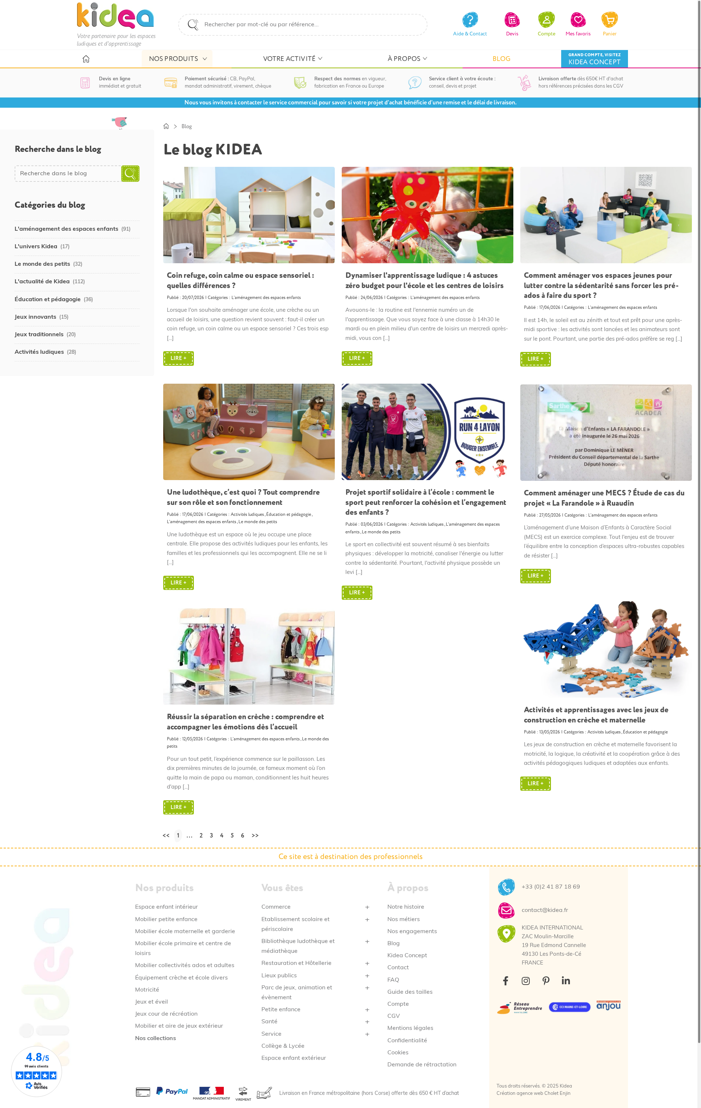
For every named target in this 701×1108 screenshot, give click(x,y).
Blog (393, 944)
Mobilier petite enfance (166, 920)
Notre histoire (405, 907)
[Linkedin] (566, 980)
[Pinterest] (546, 980)
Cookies (398, 1053)
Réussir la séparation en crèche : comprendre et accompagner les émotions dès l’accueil (245, 722)
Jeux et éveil (151, 1002)
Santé (269, 1022)
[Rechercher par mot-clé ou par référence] (193, 25)
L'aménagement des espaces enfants (266, 297)
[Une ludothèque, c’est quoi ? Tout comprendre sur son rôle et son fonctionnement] (248, 434)
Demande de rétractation (421, 1065)
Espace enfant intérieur (166, 907)
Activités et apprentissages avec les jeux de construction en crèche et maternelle (596, 715)
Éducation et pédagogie (288, 514)
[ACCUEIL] (85, 59)
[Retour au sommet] (678, 1085)
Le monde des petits (257, 522)
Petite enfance (280, 1010)
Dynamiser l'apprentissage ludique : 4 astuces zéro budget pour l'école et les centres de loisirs (424, 280)
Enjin (565, 1093)
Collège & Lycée (282, 1046)
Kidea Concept (407, 956)
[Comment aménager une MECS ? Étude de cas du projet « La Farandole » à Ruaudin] (606, 434)
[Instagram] (526, 980)
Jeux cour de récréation (166, 1014)
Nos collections (155, 1039)
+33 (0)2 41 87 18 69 (551, 887)
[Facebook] (506, 980)
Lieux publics (279, 976)
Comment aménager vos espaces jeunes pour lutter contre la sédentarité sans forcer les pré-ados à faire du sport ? (601, 285)
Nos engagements (412, 932)
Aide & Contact (470, 34)
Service (271, 1034)
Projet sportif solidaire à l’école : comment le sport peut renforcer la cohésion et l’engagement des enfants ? (425, 502)
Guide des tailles (410, 992)
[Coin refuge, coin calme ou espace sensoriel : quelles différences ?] (248, 217)
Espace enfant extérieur (293, 1058)
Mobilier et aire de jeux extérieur (179, 1026)
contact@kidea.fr (545, 910)
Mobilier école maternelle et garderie (185, 932)
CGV (393, 1016)
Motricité (147, 990)
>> (255, 835)
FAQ (393, 980)
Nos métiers (403, 920)
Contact (398, 968)
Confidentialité (407, 1041)
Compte (398, 1004)
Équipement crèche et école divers (181, 978)
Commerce (276, 907)
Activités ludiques (247, 514)
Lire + (179, 358)
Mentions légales (410, 1028)
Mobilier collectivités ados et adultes (184, 966)
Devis (512, 34)
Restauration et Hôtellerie (296, 963)
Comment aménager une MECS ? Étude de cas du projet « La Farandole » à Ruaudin (604, 498)
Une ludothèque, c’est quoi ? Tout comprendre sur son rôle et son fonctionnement (243, 497)
